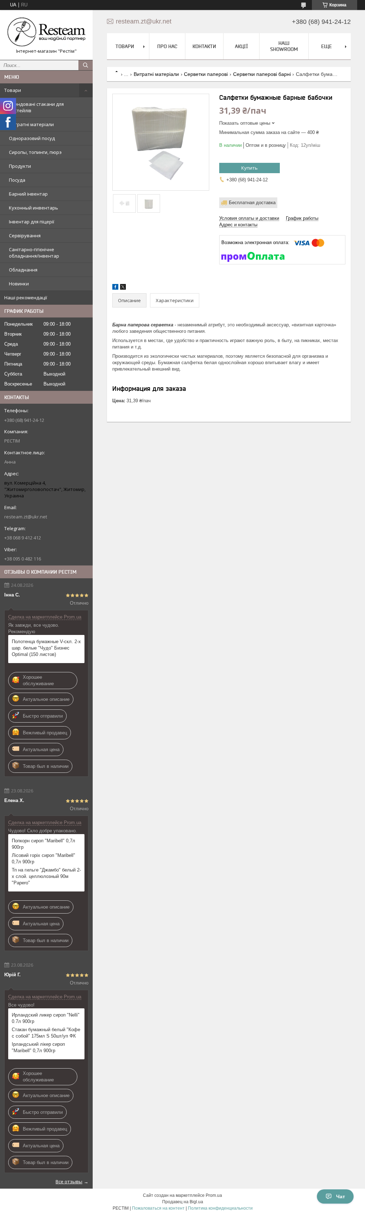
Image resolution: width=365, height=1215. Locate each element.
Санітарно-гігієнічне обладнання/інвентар (34, 252)
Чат (340, 1196)
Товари (12, 90)
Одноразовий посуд (32, 138)
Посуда (17, 180)
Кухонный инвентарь (33, 208)
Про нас (167, 46)
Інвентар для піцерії (31, 221)
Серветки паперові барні (262, 74)
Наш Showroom (284, 46)
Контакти (204, 46)
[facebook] (115, 288)
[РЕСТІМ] (46, 31)
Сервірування (25, 235)
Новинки (19, 283)
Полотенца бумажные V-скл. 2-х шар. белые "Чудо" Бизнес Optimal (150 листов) (46, 648)
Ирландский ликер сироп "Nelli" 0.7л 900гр (45, 1018)
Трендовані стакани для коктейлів (36, 107)
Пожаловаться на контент (158, 1208)
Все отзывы (69, 1181)
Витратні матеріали (31, 124)
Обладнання (23, 270)
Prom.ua (214, 1195)
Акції (241, 46)
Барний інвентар (28, 194)
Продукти (20, 166)
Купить (249, 168)
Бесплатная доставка (252, 202)
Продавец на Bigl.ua (182, 1201)
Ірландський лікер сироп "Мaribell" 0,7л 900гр (38, 1047)
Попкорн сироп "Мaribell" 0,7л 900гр (43, 844)
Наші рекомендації (25, 297)
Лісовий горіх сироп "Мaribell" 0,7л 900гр (43, 858)
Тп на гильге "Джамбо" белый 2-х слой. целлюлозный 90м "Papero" (46, 876)
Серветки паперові (206, 74)
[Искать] (85, 65)
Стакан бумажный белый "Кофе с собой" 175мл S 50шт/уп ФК (46, 1033)
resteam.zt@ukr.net (25, 516)
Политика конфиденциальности (220, 1208)
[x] (123, 288)
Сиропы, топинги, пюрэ (35, 152)
